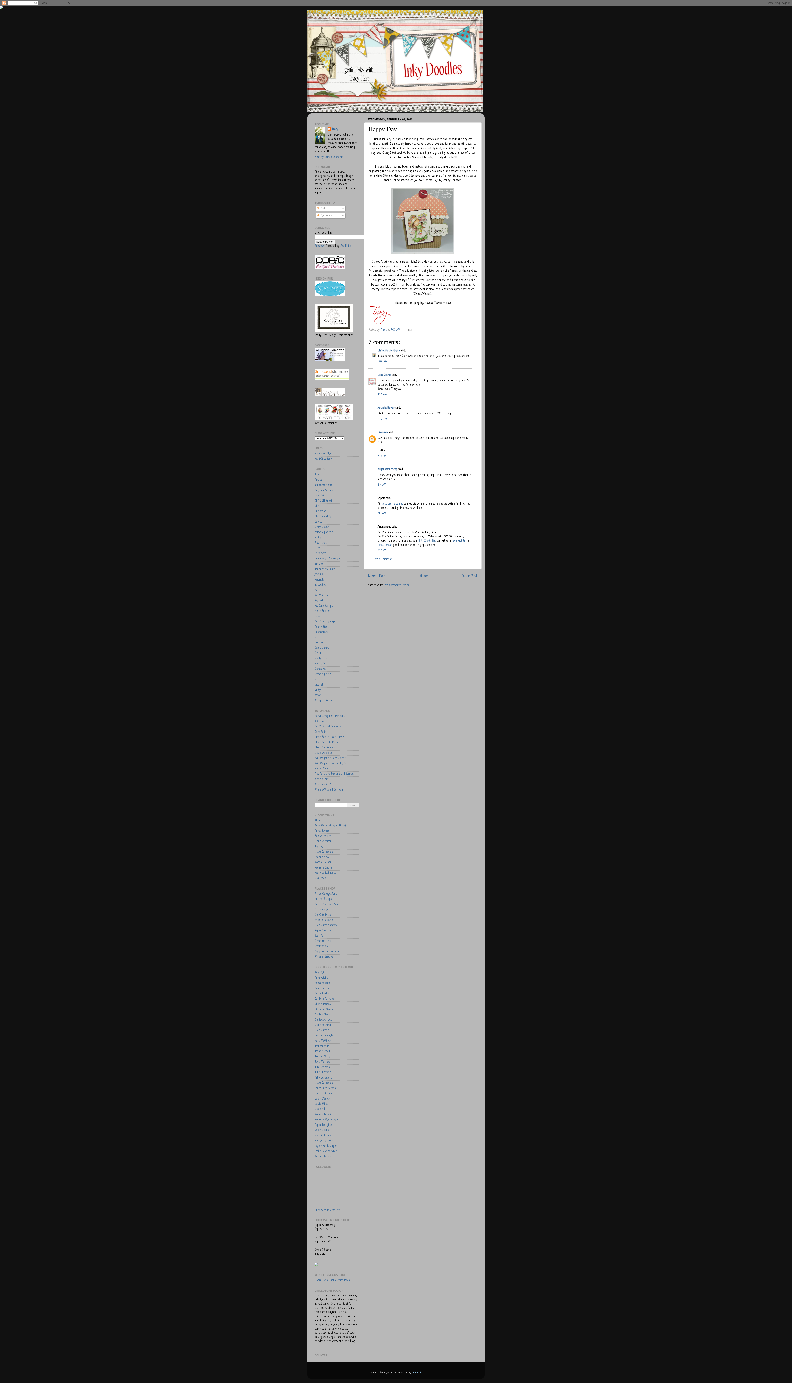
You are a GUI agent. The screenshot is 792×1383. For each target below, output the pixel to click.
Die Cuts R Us (323, 915)
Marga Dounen (323, 862)
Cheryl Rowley (323, 1004)
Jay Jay (319, 846)
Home (424, 576)
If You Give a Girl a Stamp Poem (332, 1280)
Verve (318, 695)
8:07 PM (382, 419)
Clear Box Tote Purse (327, 742)
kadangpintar (459, 540)
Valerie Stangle (323, 1156)
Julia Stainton (322, 1067)
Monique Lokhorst (325, 872)
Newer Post (377, 576)
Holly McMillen (323, 1040)
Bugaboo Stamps (324, 490)
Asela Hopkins (322, 983)
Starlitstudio (322, 946)
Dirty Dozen (322, 527)
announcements (323, 485)
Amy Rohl (320, 972)
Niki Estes (320, 878)
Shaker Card (322, 768)
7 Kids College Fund (326, 894)
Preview (319, 246)
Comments (325, 215)
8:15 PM (382, 456)
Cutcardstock (322, 909)
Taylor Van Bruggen (326, 1146)
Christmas (320, 511)
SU (316, 679)
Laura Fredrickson (325, 1088)
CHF (317, 506)
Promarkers (321, 632)
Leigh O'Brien (322, 1098)
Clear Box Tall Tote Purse (329, 737)
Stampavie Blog (323, 453)
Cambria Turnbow (324, 999)
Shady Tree (321, 658)
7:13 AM (382, 513)
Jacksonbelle (322, 1046)
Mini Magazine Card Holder (330, 758)
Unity (318, 690)
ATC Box (319, 721)
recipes (319, 642)
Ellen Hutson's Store (326, 925)
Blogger (416, 1372)
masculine (320, 584)
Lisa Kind (320, 1109)
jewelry (319, 574)
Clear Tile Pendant (325, 747)
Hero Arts (320, 553)
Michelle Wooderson (326, 1119)
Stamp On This (323, 941)
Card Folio (320, 732)
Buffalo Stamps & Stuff (327, 904)
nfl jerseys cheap (387, 469)
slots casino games (392, 503)
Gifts (317, 548)
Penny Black (322, 627)
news (317, 616)
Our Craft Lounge (325, 621)
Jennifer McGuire (325, 569)
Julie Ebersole (323, 1072)
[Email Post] (410, 330)
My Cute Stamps (324, 606)
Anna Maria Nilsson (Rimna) (330, 825)
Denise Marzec (323, 1019)
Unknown (383, 432)
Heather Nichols (324, 1035)
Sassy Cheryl (322, 648)
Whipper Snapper (325, 700)
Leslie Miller (322, 1104)
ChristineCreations (389, 350)
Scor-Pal (319, 935)
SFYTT (318, 653)
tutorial (319, 684)
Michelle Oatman (324, 867)
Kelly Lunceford (323, 1077)
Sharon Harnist (323, 1135)
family (318, 537)
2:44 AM (382, 484)
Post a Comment (383, 559)
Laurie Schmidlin (324, 1093)
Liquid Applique (323, 753)
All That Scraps (323, 899)
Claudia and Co (323, 516)
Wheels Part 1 (322, 779)
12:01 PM (382, 361)
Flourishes (321, 542)
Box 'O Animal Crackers (328, 726)
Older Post (469, 576)
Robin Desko (322, 1130)
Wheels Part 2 (323, 784)
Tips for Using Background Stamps (334, 773)
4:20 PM (382, 394)
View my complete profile (329, 157)
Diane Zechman (323, 841)
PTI (316, 637)
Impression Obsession (327, 558)
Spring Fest (321, 663)
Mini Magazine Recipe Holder (331, 763)
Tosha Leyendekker (326, 1151)
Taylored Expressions (327, 951)
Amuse (318, 479)
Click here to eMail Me (328, 1210)
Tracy (335, 129)
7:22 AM (382, 550)
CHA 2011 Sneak (323, 501)
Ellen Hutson (322, 1030)
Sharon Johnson (324, 1140)
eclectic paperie (324, 532)
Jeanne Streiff (323, 1051)
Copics (318, 521)
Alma (317, 820)
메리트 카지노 (427, 540)
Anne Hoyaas (322, 830)
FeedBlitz (345, 246)
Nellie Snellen (322, 611)
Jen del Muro (322, 1056)
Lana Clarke (384, 375)
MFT (317, 590)
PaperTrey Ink (323, 930)
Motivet (319, 600)
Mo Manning (322, 595)
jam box (319, 563)
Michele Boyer (386, 407)
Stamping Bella (323, 674)
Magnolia (320, 579)
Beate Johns (322, 988)
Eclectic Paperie (324, 920)
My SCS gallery (323, 458)
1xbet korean (385, 545)
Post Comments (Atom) (396, 585)
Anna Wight (321, 977)
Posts (322, 208)
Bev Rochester (323, 836)
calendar (319, 495)
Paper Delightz (323, 1125)
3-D (317, 474)
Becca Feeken (322, 993)
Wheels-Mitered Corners (329, 789)
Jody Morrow (322, 1061)
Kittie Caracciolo (324, 851)
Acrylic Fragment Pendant (330, 716)
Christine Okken (324, 1009)
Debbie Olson (322, 1014)
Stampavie (320, 669)
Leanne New (322, 857)
